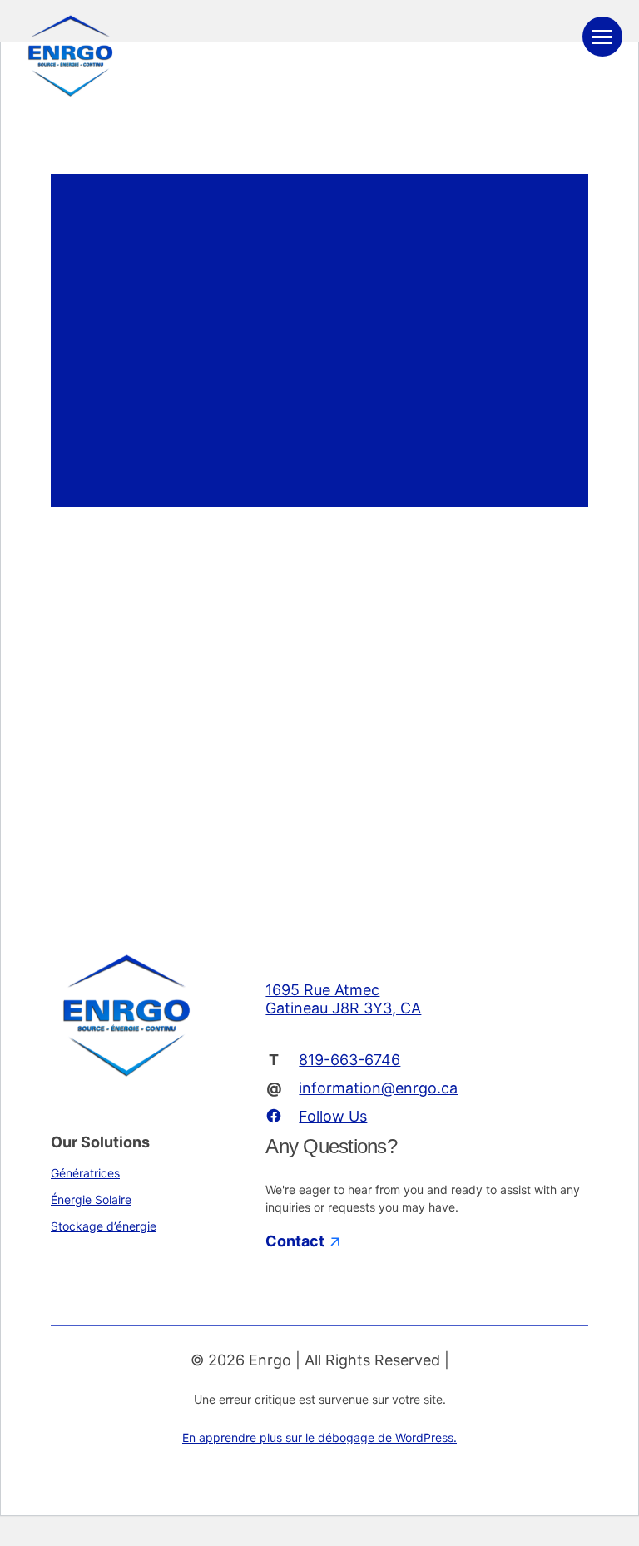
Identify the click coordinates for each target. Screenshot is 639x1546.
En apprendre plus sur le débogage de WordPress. (319, 1437)
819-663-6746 (349, 1059)
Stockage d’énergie (103, 1226)
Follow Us (333, 1116)
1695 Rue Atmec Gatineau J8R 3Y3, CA (343, 999)
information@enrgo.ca (378, 1088)
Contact (296, 1241)
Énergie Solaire (91, 1199)
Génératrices (85, 1173)
